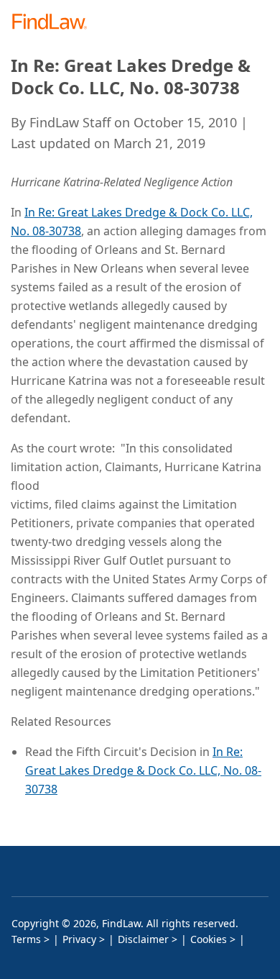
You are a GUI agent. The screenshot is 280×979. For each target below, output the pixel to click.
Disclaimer (143, 939)
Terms (26, 939)
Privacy (79, 939)
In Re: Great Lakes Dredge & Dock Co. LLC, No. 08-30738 (143, 770)
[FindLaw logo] (54, 22)
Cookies (208, 939)
